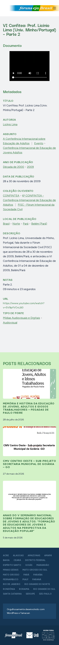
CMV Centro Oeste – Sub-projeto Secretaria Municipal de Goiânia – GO (29, 464)
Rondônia (9, 589)
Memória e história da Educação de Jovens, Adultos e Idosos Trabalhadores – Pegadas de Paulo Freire (28, 408)
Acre (6, 555)
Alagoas (18, 555)
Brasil (6, 223)
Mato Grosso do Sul (34, 570)
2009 (30, 166)
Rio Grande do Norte (37, 584)
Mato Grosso (11, 574)
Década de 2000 (13, 166)
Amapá (48, 555)
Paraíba (37, 574)
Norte (16, 223)
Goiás (28, 565)
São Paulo (45, 594)
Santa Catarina (12, 594)
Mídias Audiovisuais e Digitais (21, 317)
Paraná (36, 579)
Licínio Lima (10, 124)
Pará (25, 223)
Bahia (6, 560)
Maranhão (42, 565)
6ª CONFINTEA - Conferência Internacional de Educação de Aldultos (29, 200)
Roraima (24, 589)
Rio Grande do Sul (44, 589)
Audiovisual (10, 322)
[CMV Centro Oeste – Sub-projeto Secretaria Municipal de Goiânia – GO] (29, 441)
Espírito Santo (12, 565)
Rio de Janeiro (11, 584)
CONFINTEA (11, 195)
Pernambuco (10, 579)
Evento (38, 143)
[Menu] (54, 8)
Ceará (17, 560)
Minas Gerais (10, 570)
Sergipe (30, 594)
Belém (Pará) (39, 223)
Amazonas (34, 555)
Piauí (25, 579)
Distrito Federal (35, 560)
